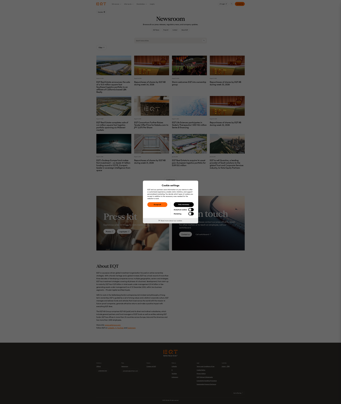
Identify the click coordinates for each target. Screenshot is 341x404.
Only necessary (183, 204)
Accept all (157, 204)
